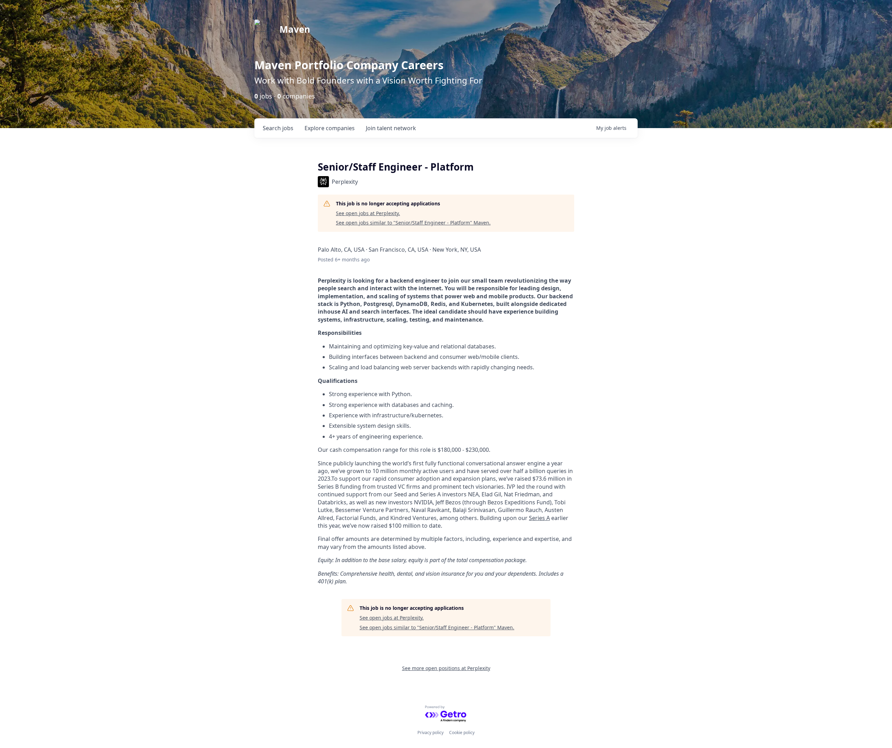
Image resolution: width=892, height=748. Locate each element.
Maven (294, 29)
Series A (539, 518)
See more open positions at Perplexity (446, 668)
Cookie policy (462, 732)
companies (330, 128)
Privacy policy (430, 732)
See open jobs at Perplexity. (368, 213)
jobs (278, 128)
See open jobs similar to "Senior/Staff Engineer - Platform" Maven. (413, 222)
